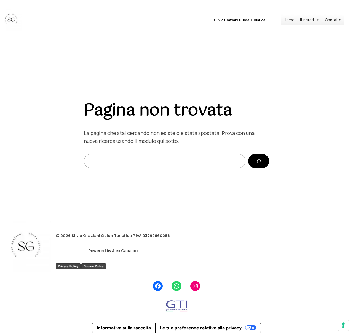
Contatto (333, 19)
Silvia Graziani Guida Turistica (239, 19)
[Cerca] (258, 161)
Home (289, 19)
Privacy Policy (68, 266)
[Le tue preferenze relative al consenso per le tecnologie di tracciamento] (343, 325)
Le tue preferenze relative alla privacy (201, 328)
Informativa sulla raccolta (124, 328)
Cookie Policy (94, 266)
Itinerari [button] (307, 19)
